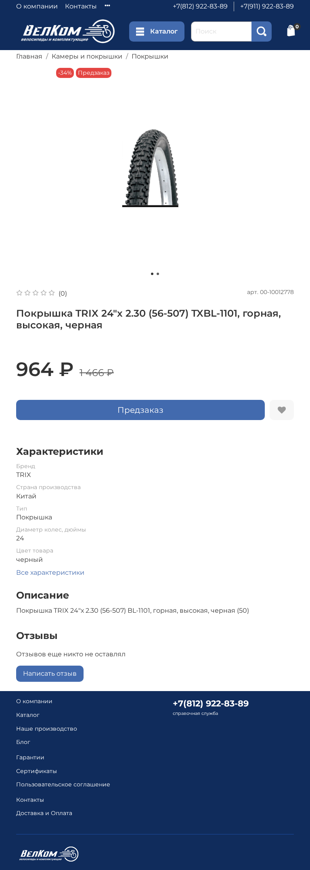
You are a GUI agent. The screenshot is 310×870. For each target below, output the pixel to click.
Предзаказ (140, 410)
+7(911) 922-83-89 (267, 6)
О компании (37, 6)
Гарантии (30, 757)
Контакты (81, 6)
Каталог (164, 31)
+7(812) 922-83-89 (200, 6)
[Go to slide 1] (152, 274)
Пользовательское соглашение (63, 784)
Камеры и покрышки (87, 56)
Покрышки (150, 56)
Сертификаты (36, 771)
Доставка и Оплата (44, 813)
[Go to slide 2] (158, 274)
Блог (23, 742)
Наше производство (46, 728)
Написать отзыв (50, 673)
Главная (29, 56)
